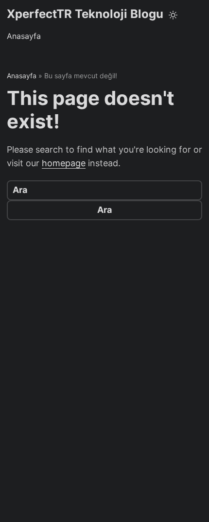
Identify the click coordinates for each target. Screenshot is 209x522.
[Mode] (173, 15)
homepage (64, 163)
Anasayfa (24, 36)
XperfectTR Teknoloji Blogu (85, 14)
